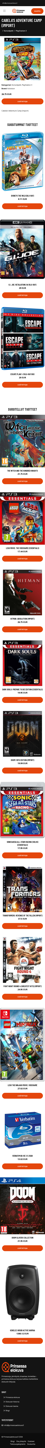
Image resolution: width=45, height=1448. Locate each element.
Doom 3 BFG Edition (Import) (22, 760)
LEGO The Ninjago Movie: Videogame (22, 1085)
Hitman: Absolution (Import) (22, 618)
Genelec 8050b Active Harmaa (22, 1330)
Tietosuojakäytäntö (17, 1444)
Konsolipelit (9, 31)
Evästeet (31, 1441)
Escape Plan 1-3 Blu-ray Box (22, 374)
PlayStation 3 (21, 31)
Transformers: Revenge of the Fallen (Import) (22, 915)
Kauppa (37, 11)
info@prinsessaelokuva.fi (9, 3)
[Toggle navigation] (4, 11)
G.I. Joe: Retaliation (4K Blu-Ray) (22, 284)
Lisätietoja (22, 101)
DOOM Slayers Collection (22, 1237)
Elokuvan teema (12, 1406)
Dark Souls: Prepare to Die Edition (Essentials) (22, 689)
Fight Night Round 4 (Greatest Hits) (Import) (22, 986)
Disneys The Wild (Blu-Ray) (22, 195)
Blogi (8, 1410)
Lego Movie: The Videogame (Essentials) (22, 548)
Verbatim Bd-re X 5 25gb (22, 1155)
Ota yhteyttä (21, 1441)
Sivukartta (31, 1444)
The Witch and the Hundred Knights (22, 470)
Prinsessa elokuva (13, 1397)
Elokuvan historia (12, 1402)
